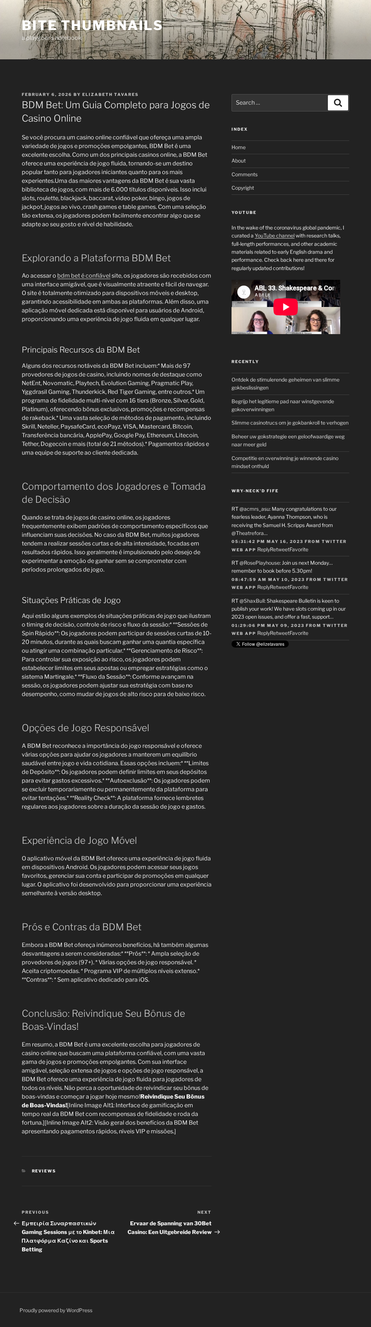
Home (239, 147)
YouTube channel (275, 235)
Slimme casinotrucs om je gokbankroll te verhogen (290, 423)
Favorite (298, 549)
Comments (245, 174)
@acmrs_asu (254, 509)
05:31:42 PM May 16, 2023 (267, 541)
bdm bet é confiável (84, 275)
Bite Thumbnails (92, 25)
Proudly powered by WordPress (56, 1310)
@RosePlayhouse (259, 563)
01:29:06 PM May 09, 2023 (268, 625)
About (239, 160)
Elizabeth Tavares (110, 94)
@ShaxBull (251, 601)
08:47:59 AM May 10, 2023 (268, 579)
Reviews (44, 1171)
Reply (263, 549)
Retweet (279, 549)
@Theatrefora (248, 533)
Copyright (243, 188)
